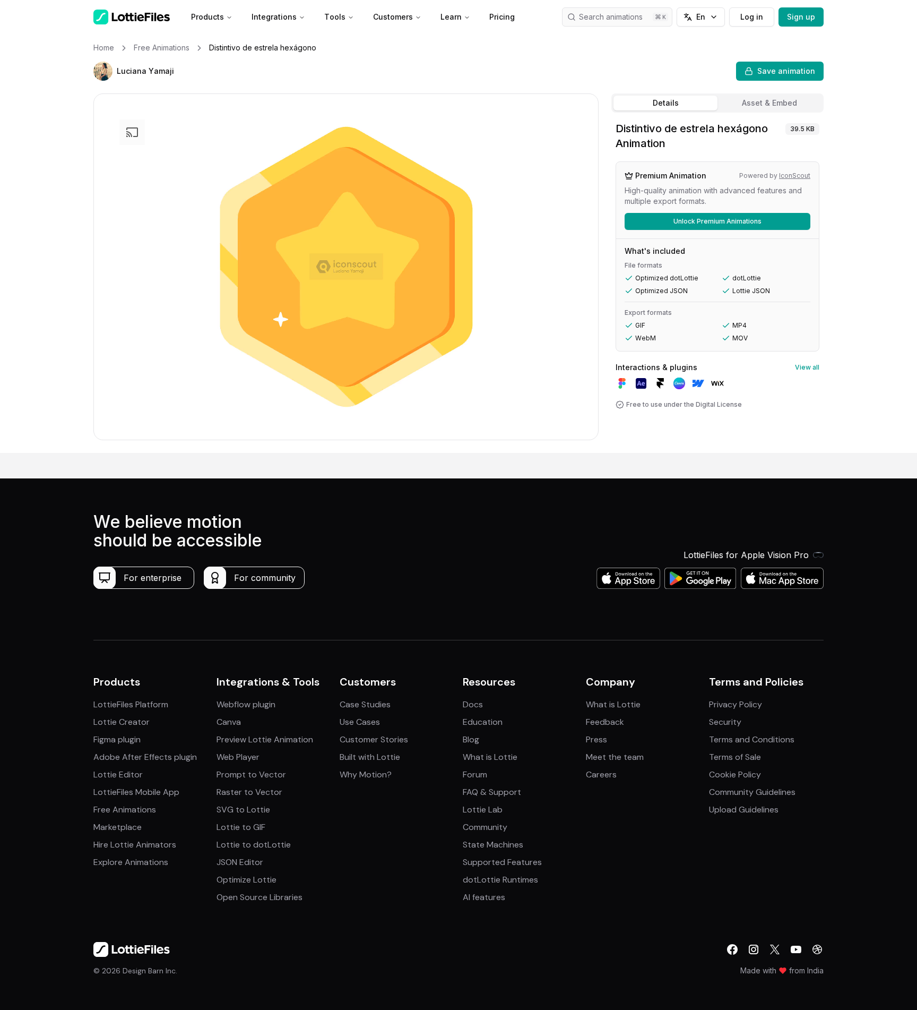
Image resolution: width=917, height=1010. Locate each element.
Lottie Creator (121, 721)
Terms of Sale (735, 757)
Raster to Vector (249, 792)
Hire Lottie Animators (134, 844)
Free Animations (124, 809)
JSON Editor (240, 862)
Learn (451, 16)
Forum (475, 774)
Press (596, 739)
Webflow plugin (246, 704)
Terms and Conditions (751, 739)
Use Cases (360, 721)
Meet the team (615, 757)
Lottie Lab (483, 809)
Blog (471, 739)
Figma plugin (117, 739)
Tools (334, 16)
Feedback (605, 721)
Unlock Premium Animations (717, 221)
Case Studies (365, 704)
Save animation (786, 70)
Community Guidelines (752, 792)
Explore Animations (130, 862)
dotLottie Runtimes (500, 879)
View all (807, 367)
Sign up (801, 16)
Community (485, 827)
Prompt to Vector (251, 774)
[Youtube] (796, 949)
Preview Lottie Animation (265, 739)
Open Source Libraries (259, 897)
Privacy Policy (735, 704)
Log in (751, 16)
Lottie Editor (118, 774)
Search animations (611, 16)
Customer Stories (374, 739)
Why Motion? (366, 774)
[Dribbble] (817, 949)
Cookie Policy (735, 774)
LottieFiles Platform (130, 704)
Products (207, 16)
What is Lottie (490, 757)
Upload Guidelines (743, 809)
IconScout (794, 175)
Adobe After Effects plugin (145, 757)
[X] (774, 949)
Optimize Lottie (246, 879)
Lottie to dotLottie (254, 844)
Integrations (274, 16)
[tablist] (717, 103)
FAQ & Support (492, 792)
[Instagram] (753, 949)
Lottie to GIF (241, 827)
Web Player (238, 757)
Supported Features (502, 862)
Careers (601, 774)
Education (483, 721)
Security (725, 721)
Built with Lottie (370, 757)
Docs (473, 704)
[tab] (665, 103)
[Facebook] (732, 949)
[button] (103, 71)
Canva (229, 721)
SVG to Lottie (243, 809)
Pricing (502, 16)
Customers (393, 16)
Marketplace (117, 827)
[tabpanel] (717, 285)
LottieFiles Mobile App (136, 792)
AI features (484, 897)
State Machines (493, 844)
